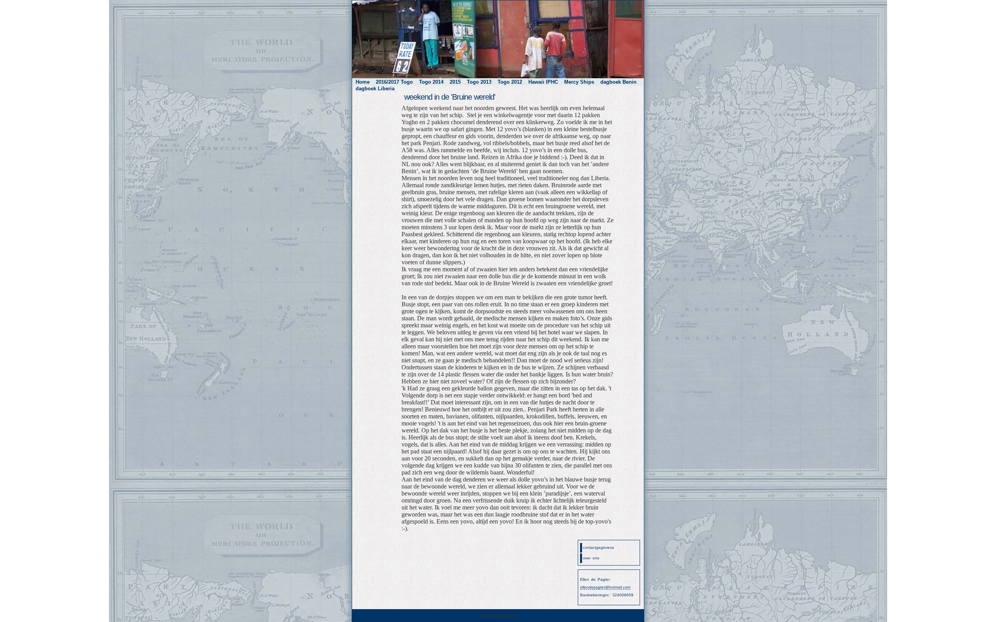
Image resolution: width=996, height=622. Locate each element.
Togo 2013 (479, 82)
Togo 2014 (431, 82)
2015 (455, 82)
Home (363, 82)
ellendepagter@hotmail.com (605, 587)
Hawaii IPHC (543, 82)
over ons (591, 558)
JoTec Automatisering (498, 615)
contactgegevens (598, 547)
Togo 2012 (510, 82)
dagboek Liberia (375, 88)
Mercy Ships (579, 82)
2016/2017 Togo (394, 82)
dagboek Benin (618, 82)
